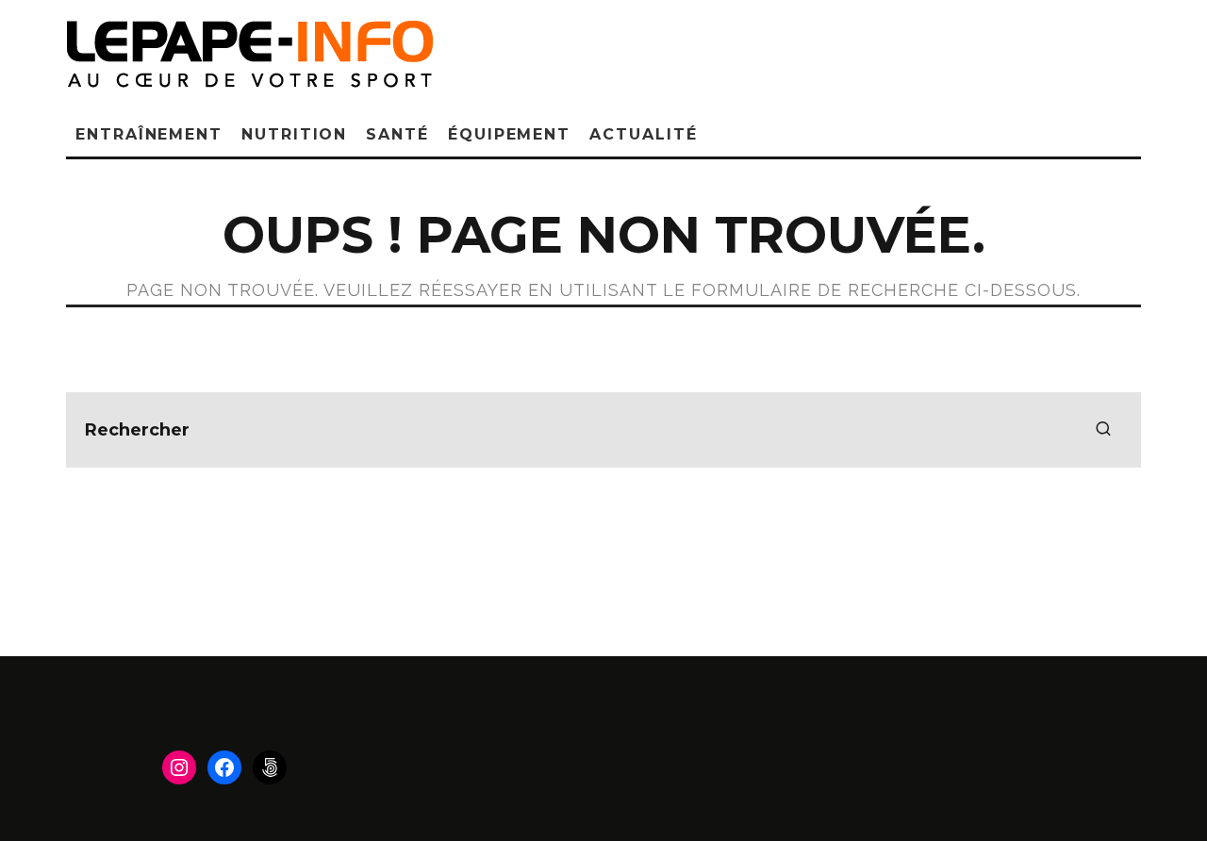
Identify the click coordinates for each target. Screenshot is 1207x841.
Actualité (643, 134)
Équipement (509, 134)
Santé (397, 134)
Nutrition (294, 134)
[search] (1103, 430)
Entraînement (149, 134)
